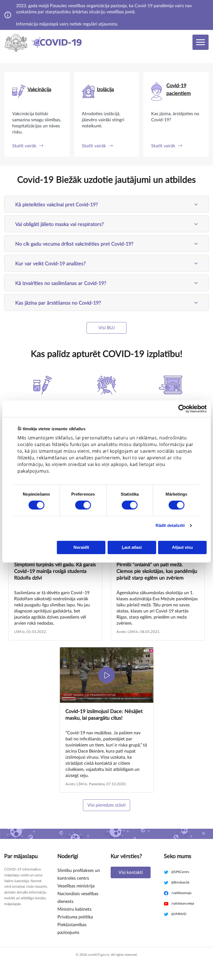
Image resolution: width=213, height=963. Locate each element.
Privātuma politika (75, 917)
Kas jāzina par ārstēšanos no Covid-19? (58, 303)
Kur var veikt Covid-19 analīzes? (50, 263)
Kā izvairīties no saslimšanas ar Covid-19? (60, 283)
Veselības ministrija (76, 886)
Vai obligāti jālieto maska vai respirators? (59, 224)
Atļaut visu (182, 547)
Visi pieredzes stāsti (106, 805)
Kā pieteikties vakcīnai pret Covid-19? (56, 204)
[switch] (83, 505)
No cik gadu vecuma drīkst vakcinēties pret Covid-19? (74, 244)
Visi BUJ (106, 328)
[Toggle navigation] (200, 42)
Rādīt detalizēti (170, 525)
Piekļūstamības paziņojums (72, 929)
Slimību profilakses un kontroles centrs (78, 874)
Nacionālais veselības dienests (77, 898)
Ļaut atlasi (132, 547)
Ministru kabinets (74, 909)
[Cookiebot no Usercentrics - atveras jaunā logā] (182, 409)
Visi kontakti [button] (130, 872)
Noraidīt (81, 547)
